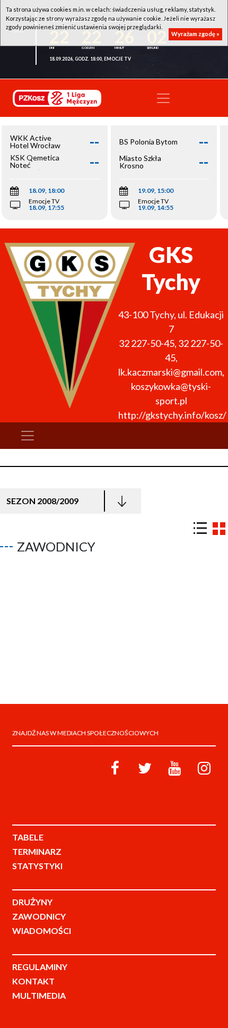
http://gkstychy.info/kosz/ (172, 415)
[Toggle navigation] (163, 98)
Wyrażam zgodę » (195, 33)
